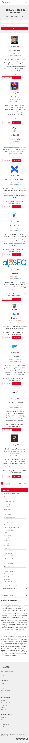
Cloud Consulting (8, 581)
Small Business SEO (9, 517)
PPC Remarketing (9, 530)
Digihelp (15, 318)
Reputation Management (11, 525)
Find (14, 28)
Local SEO (7, 504)
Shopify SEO (7, 535)
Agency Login (4, 707)
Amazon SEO (7, 509)
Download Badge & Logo (6, 702)
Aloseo (15, 274)
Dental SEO (7, 532)
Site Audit (6, 576)
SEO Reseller (7, 561)
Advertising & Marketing (10, 585)
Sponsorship (4, 700)
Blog (2, 692)
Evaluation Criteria (5, 690)
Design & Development (10, 588)
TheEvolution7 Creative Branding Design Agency (15, 450)
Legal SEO (7, 579)
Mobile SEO (7, 538)
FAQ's (2, 688)
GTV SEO (15, 357)
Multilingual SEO (8, 543)
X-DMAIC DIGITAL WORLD (14, 180)
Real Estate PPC (8, 558)
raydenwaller (14, 51)
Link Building (7, 514)
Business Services (8, 592)
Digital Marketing (5, 724)
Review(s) (18, 55)
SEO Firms (3, 717)
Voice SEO (7, 540)
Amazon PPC (7, 512)
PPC (5, 499)
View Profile (7, 78)
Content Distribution (9, 571)
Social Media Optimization (11, 550)
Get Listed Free (4, 709)
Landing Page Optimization (11, 527)
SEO (5, 496)
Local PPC (7, 507)
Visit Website (16, 78)
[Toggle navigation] (26, 2)
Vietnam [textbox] (4, 21)
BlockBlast (14, 97)
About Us (3, 683)
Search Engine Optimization (11, 493)
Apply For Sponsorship (6, 705)
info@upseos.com (5, 675)
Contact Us (3, 685)
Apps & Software (8, 595)
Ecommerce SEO (9, 501)
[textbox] (14, 24)
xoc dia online (15, 139)
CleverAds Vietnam (15, 403)
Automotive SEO (8, 548)
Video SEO (7, 566)
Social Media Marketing (6, 722)
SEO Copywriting (8, 568)
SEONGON (15, 226)
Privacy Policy (10, 735)
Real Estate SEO (8, 556)
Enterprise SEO (8, 519)
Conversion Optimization (10, 553)
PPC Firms (3, 719)
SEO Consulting (8, 563)
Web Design (3, 726)
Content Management (10, 574)
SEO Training (7, 545)
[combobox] (14, 21)
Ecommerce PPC (9, 522)
